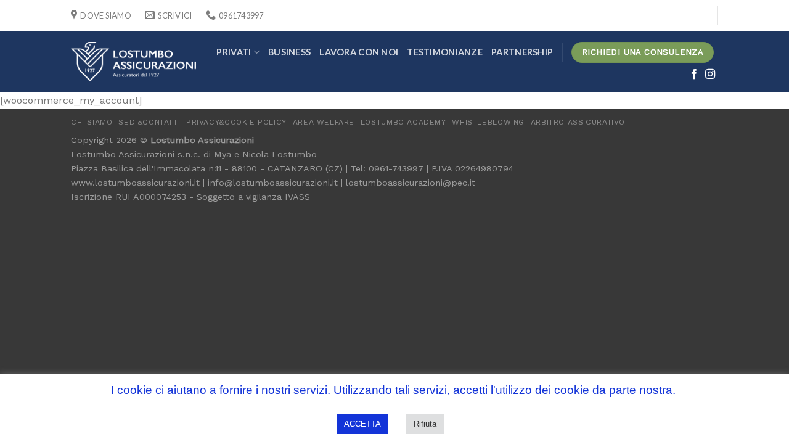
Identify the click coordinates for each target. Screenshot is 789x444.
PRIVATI (233, 52)
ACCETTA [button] (362, 424)
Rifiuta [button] (425, 424)
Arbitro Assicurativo (578, 122)
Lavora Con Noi (358, 52)
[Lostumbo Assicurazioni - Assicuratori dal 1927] (133, 62)
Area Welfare (323, 122)
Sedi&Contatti (149, 122)
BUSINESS (289, 52)
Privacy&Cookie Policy (236, 122)
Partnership (522, 52)
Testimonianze (445, 52)
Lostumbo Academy (403, 122)
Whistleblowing (488, 122)
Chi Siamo (92, 122)
